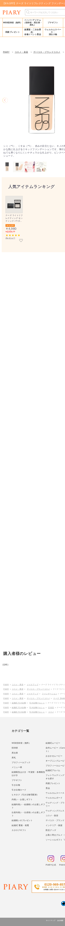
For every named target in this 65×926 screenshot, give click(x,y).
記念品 (51, 707)
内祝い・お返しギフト (22, 799)
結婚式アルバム (53, 770)
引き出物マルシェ (37, 703)
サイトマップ (51, 920)
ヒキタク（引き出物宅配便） (25, 794)
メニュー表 (17, 767)
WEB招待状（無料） (12, 22)
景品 (48, 788)
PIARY (6, 684)
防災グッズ (51, 830)
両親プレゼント (53, 783)
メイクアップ (32, 684)
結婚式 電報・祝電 (20, 825)
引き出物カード (19, 790)
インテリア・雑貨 (54, 825)
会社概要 (60, 920)
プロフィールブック (21, 762)
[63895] (21, 241)
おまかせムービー (54, 756)
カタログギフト (19, 830)
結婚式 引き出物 (19, 703)
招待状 (15, 748)
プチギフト (17, 780)
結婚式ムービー (53, 743)
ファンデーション (49, 694)
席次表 (15, 752)
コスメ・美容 (17, 684)
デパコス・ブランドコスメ (38, 689)
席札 (14, 757)
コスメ (51, 712)
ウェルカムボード (54, 797)
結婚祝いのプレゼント (22, 820)
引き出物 (16, 785)
